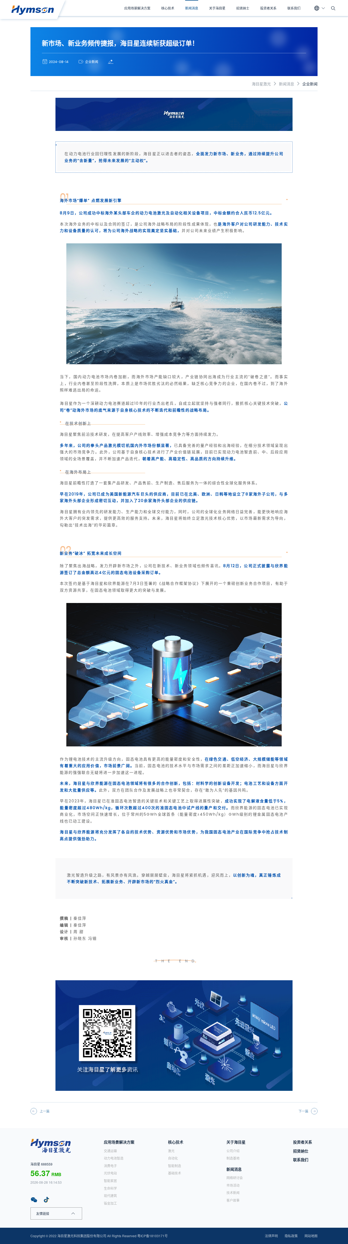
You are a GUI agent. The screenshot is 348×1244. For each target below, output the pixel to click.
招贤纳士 (242, 8)
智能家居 (110, 1180)
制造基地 (233, 1158)
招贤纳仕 (300, 1151)
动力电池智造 (113, 1158)
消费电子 (110, 1165)
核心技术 (167, 8)
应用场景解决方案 (137, 8)
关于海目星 (217, 8)
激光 (171, 1150)
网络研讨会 (234, 1177)
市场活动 (233, 1185)
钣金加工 (110, 1203)
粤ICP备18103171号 (152, 1235)
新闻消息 (191, 8)
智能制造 (174, 1165)
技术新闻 (233, 1192)
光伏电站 (110, 1173)
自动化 (173, 1158)
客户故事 (233, 1200)
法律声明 (271, 1235)
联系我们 (293, 8)
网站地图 (311, 1235)
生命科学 (110, 1188)
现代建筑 (110, 1195)
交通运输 (110, 1150)
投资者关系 (268, 8)
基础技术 (174, 1173)
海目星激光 (261, 83)
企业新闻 (310, 83)
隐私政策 (291, 1235)
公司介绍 (233, 1150)
